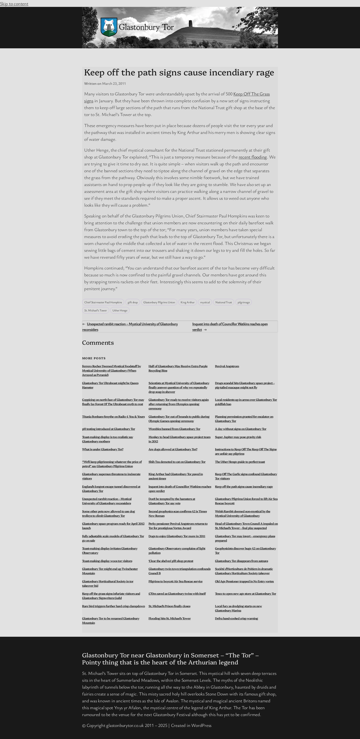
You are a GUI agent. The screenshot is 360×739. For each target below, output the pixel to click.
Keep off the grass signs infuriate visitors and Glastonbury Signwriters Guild (111, 595)
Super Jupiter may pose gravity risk (238, 437)
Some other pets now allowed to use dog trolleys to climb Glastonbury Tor (108, 513)
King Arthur (188, 302)
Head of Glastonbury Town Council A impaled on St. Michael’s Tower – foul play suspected (246, 525)
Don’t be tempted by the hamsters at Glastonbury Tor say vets (172, 501)
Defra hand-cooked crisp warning (236, 618)
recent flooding (253, 157)
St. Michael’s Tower (95, 310)
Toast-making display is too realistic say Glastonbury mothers (107, 439)
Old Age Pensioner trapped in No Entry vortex (244, 581)
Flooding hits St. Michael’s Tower (170, 618)
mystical (205, 302)
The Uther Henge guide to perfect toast (240, 461)
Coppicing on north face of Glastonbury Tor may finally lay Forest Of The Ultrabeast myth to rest (113, 401)
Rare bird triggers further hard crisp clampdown (113, 606)
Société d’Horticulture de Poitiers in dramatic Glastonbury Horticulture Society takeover (244, 571)
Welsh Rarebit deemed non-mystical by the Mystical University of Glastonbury (242, 513)
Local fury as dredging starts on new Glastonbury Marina (238, 608)
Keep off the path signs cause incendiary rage (244, 486)
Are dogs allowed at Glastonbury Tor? (173, 449)
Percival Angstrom (227, 366)
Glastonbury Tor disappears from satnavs (241, 561)
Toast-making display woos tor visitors (107, 561)
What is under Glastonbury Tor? (102, 449)
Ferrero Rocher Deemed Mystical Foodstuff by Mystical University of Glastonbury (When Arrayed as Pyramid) (111, 370)
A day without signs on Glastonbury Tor (240, 429)
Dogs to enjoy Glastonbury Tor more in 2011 (177, 536)
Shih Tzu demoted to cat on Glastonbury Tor (177, 461)
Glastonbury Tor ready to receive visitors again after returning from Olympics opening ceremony (179, 403)
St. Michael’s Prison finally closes (169, 606)
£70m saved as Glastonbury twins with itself (177, 593)
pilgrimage (244, 302)
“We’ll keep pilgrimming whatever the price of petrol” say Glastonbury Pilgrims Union (112, 463)
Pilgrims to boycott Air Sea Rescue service (175, 581)
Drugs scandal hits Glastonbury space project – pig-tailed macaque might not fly (245, 385)
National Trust (223, 302)
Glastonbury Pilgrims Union (159, 302)
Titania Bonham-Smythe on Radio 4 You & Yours (113, 416)
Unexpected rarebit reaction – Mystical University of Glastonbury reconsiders (106, 501)
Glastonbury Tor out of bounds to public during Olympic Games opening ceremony (179, 418)
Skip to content (14, 3)
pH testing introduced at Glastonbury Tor (108, 429)
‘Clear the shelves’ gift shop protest (171, 561)
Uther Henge (119, 310)
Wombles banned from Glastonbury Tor (174, 429)
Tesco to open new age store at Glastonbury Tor (245, 593)
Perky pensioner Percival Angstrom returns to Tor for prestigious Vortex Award (178, 525)
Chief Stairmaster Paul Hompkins (103, 302)
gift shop (133, 302)
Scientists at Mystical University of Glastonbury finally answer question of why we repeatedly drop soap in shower (179, 387)
